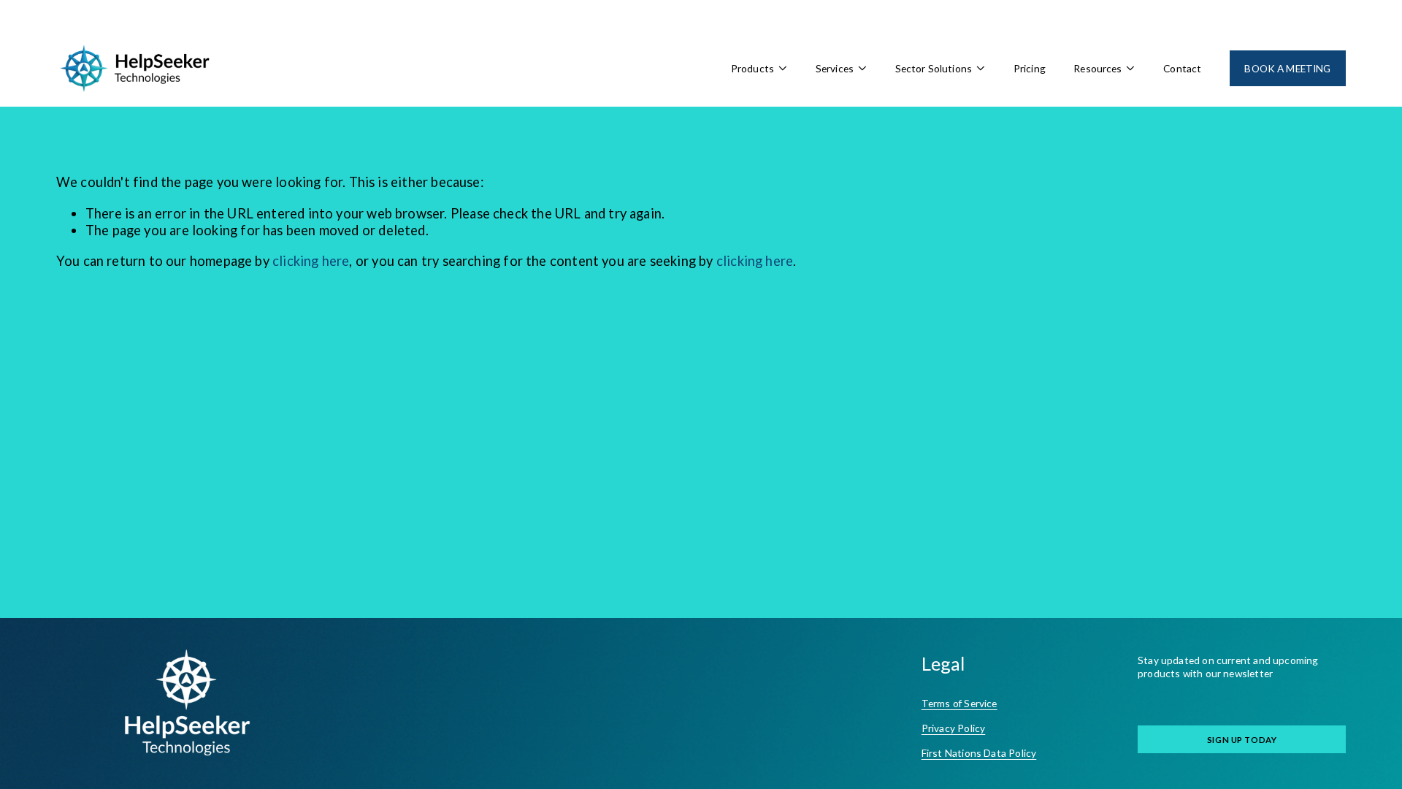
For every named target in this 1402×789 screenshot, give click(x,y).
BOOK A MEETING (1287, 68)
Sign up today (1241, 739)
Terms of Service (959, 703)
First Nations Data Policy (979, 753)
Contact (1182, 68)
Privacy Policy (954, 728)
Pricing (1030, 68)
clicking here (310, 261)
